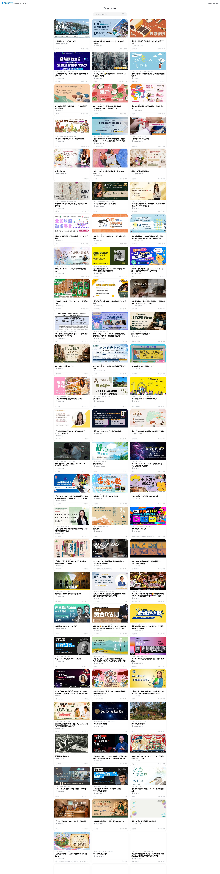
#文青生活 (134, 49)
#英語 (133, 699)
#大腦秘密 (134, 211)
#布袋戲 (96, 504)
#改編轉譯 (134, 666)
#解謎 (57, 114)
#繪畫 (95, 179)
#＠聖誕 (134, 179)
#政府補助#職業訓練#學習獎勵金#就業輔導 (143, 536)
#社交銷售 (96, 634)
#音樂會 (134, 829)
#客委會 (96, 114)
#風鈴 (57, 211)
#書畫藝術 (58, 569)
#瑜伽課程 (134, 309)
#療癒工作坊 (97, 341)
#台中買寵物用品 (98, 699)
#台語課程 (134, 81)
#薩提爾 (96, 829)
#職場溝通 (58, 536)
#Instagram (59, 699)
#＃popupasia (136, 406)
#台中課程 (58, 504)
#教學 (95, 211)
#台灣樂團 (134, 374)
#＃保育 (96, 764)
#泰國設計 (96, 276)
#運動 (57, 244)
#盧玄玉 (58, 276)
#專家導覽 (58, 309)
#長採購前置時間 (98, 146)
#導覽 (95, 81)
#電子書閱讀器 (136, 341)
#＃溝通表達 (135, 569)
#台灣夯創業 (97, 601)
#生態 (133, 796)
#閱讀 (95, 666)
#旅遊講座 (58, 601)
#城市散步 (58, 374)
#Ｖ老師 (58, 406)
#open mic (135, 764)
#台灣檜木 (58, 764)
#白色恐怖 (134, 244)
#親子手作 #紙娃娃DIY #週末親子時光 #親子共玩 (69, 861)
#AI (133, 276)
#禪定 (95, 471)
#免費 (57, 146)
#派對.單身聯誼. (136, 601)
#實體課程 (58, 81)
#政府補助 (96, 309)
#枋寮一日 (58, 49)
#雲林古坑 (134, 439)
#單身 (57, 829)
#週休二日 (58, 439)
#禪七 (95, 406)
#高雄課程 (134, 634)
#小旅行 (96, 536)
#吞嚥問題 (134, 146)
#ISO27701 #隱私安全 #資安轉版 (103, 569)
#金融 (57, 796)
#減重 (57, 731)
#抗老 (95, 374)
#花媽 (133, 114)
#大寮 (133, 731)
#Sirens (58, 471)
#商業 (57, 634)
